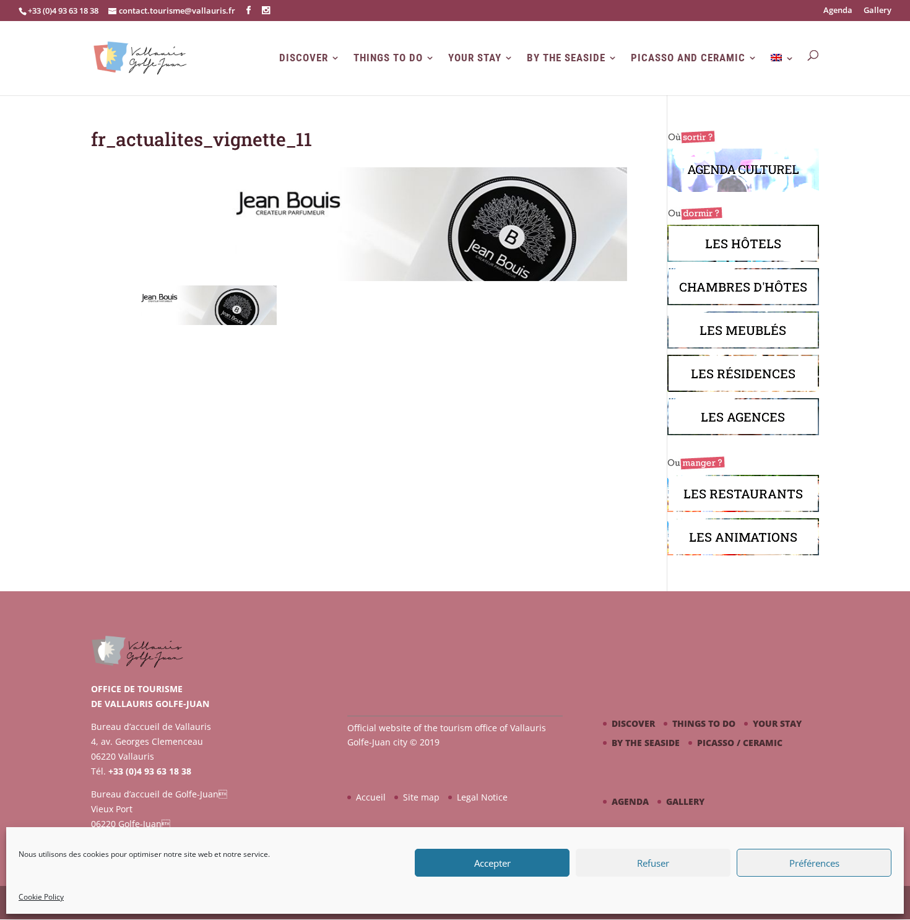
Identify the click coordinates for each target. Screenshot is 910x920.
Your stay (474, 58)
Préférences (814, 863)
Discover (303, 58)
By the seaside (566, 58)
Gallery (877, 10)
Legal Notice (482, 797)
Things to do (388, 58)
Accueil (371, 797)
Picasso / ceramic (739, 743)
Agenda (837, 10)
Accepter (492, 863)
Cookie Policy (41, 897)
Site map (421, 797)
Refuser (653, 863)
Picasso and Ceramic (688, 58)
